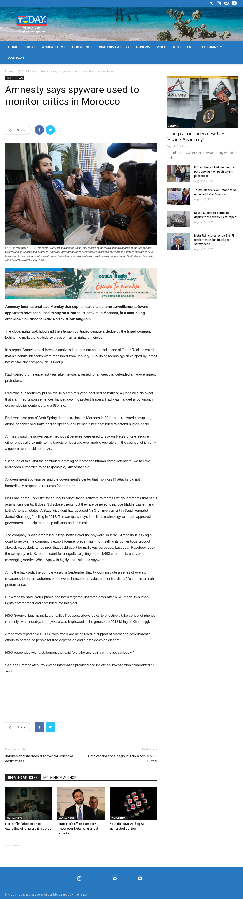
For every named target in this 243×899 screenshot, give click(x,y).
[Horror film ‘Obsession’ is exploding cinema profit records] (28, 803)
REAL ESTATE (184, 47)
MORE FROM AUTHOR (59, 778)
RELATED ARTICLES (23, 778)
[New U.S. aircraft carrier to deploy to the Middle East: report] (178, 219)
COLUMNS (210, 47)
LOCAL (30, 47)
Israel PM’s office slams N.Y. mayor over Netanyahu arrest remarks (77, 828)
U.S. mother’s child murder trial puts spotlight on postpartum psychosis (214, 172)
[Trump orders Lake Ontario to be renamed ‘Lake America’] (178, 196)
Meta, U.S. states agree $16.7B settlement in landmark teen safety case (214, 240)
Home (9, 71)
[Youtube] (234, 3)
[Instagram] (218, 3)
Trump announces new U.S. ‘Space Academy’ (196, 136)
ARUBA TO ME (53, 47)
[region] (81, 283)
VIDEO (162, 47)
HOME (13, 47)
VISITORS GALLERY (114, 47)
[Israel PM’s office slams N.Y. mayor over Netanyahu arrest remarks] (81, 803)
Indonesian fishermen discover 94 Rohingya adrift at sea (39, 758)
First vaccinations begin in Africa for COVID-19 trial (122, 758)
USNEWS (143, 47)
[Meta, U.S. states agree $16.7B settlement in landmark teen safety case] (178, 241)
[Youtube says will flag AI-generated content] (133, 803)
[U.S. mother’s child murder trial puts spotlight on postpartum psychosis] (178, 173)
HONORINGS (82, 47)
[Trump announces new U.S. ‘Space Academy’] (202, 102)
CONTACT (16, 58)
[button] (211, 3)
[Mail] (226, 3)
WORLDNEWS (27, 71)
